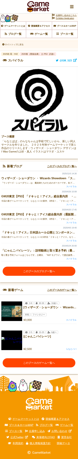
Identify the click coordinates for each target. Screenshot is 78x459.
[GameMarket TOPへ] (39, 404)
